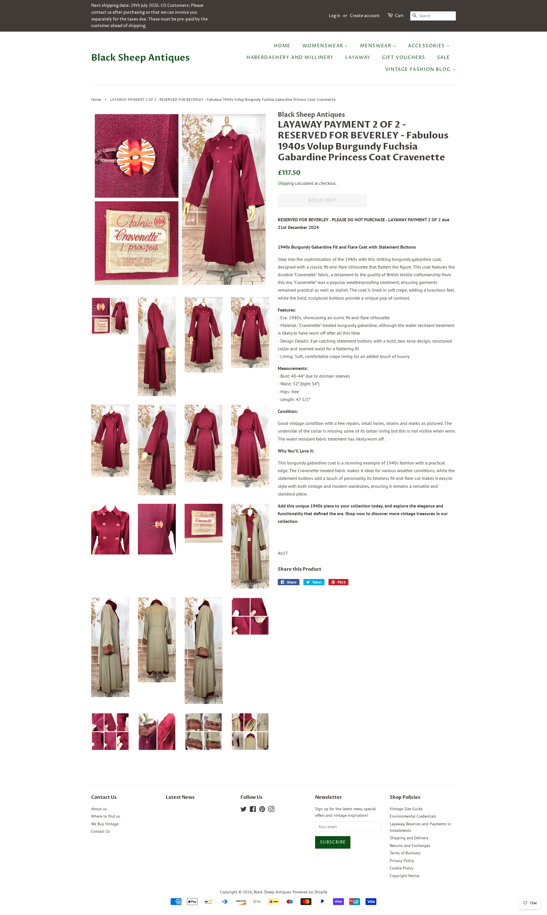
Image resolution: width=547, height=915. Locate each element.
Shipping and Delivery (409, 837)
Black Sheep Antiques (140, 57)
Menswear (376, 46)
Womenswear (323, 46)
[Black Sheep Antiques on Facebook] (253, 810)
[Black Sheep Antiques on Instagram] (271, 810)
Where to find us (105, 816)
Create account (365, 16)
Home (282, 46)
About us (99, 808)
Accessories (427, 46)
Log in (334, 16)
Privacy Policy (402, 860)
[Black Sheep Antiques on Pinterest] (262, 810)
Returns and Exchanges (410, 845)
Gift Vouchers (403, 57)
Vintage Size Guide (406, 808)
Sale (443, 57)
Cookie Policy (401, 868)
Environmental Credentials (413, 816)
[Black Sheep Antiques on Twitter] (243, 810)
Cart (399, 16)
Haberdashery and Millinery (290, 57)
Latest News (180, 797)
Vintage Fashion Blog (418, 69)
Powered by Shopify (310, 891)
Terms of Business (405, 852)
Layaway (357, 57)
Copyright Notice (404, 875)
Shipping (286, 183)
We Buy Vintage (105, 823)
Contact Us (100, 831)
